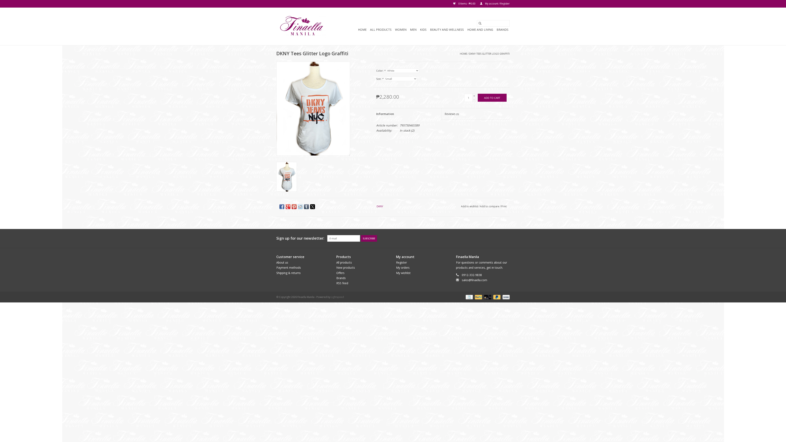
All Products (381, 30)
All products (344, 262)
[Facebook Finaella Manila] (499, 238)
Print (504, 206)
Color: (380, 70)
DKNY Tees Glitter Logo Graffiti (489, 53)
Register (401, 262)
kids (423, 30)
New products (345, 267)
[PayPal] (478, 297)
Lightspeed (337, 297)
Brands (502, 30)
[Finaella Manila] (301, 26)
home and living (480, 30)
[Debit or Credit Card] (487, 297)
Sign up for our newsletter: (300, 238)
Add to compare (490, 206)
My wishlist (403, 273)
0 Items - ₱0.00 (467, 3)
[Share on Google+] (288, 206)
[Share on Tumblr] (306, 206)
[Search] (480, 23)
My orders (403, 267)
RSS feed (342, 283)
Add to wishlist (470, 206)
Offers (340, 273)
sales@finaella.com (474, 280)
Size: (379, 79)
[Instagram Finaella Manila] (506, 238)
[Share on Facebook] (281, 206)
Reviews (452, 114)
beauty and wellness (447, 30)
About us (282, 262)
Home (362, 30)
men (413, 30)
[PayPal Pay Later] (496, 297)
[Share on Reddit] (300, 206)
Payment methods (288, 267)
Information (385, 114)
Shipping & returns (288, 273)
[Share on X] (312, 206)
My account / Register (497, 3)
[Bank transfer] (505, 297)
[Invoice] (468, 297)
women (401, 30)
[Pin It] (294, 206)
